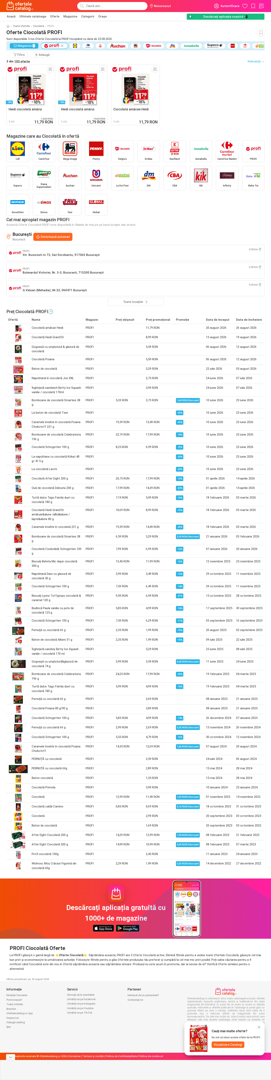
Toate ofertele (21, 26)
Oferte (54, 16)
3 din (18, 61)
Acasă (11, 16)
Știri (8, 1026)
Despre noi (12, 1017)
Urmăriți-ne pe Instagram (81, 1003)
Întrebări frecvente (16, 995)
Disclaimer (75, 1056)
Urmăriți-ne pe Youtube (80, 1008)
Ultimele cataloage (32, 16)
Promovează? (14, 999)
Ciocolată (38, 26)
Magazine (70, 16)
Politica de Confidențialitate (121, 1056)
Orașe (102, 16)
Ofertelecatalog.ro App (19, 1013)
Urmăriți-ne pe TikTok (79, 1012)
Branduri (11, 1008)
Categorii (87, 16)
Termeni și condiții (93, 1056)
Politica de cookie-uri (151, 1056)
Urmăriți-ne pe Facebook (81, 999)
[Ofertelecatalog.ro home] (19, 6)
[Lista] (261, 6)
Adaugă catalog (15, 1022)
